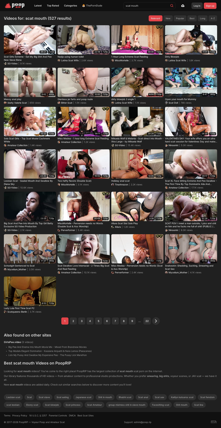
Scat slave (44, 397)
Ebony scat (32, 404)
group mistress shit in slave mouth (127, 404)
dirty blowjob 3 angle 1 (123, 99)
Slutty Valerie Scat (17, 102)
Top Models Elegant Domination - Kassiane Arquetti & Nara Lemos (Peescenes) (50, 351)
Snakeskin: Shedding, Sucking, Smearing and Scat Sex (189, 267)
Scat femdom (207, 397)
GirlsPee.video (12, 342)
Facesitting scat (160, 404)
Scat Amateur (94, 404)
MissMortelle (122, 60)
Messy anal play (12, 99)
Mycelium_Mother (16, 269)
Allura (118, 226)
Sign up (210, 5)
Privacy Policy (19, 415)
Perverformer (68, 230)
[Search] (172, 5)
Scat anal (143, 397)
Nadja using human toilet (71, 56)
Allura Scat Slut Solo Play (124, 223)
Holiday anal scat (120, 180)
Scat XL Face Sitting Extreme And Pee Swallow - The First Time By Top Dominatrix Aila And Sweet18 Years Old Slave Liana (191, 182)
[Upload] (182, 6)
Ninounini (173, 145)
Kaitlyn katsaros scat (182, 397)
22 (147, 321)
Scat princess (73, 404)
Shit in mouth (105, 397)
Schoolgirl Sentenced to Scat (19, 265)
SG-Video (12, 63)
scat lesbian (12, 404)
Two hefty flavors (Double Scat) (74, 180)
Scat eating (63, 397)
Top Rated (53, 5)
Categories (70, 5)
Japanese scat (83, 397)
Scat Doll (173, 102)
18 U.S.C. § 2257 (38, 415)
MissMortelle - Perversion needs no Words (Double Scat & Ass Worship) (80, 225)
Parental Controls (58, 415)
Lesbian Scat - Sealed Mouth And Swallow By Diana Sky (28, 182)
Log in (197, 5)
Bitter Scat (66, 102)
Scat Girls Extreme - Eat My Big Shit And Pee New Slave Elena (28, 58)
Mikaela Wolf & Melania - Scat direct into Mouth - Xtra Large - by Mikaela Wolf (137, 140)
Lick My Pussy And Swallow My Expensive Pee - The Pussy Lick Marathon (47, 355)
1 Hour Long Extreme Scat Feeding (129, 56)
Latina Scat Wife (70, 60)
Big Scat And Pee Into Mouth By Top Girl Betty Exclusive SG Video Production (28, 225)
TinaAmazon (121, 184)
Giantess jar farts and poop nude (75, 99)
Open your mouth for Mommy (180, 99)
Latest (38, 5)
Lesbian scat (13, 397)
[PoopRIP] (15, 5)
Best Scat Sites (85, 415)
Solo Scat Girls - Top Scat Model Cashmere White (27, 140)
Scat (29, 397)
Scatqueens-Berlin (17, 311)
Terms (7, 415)
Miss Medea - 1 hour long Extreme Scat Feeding (83, 138)
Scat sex (159, 397)
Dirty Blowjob (172, 56)
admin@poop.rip (142, 422)
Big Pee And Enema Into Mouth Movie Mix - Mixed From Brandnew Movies (47, 347)
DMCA (72, 415)
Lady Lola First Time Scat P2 (19, 308)
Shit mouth (181, 404)
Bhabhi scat (125, 397)
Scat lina (198, 404)
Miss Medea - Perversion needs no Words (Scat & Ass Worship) (137, 267)
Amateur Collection (17, 145)
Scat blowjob (52, 404)
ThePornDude (94, 5)
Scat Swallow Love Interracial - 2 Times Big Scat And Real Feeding (83, 267)
